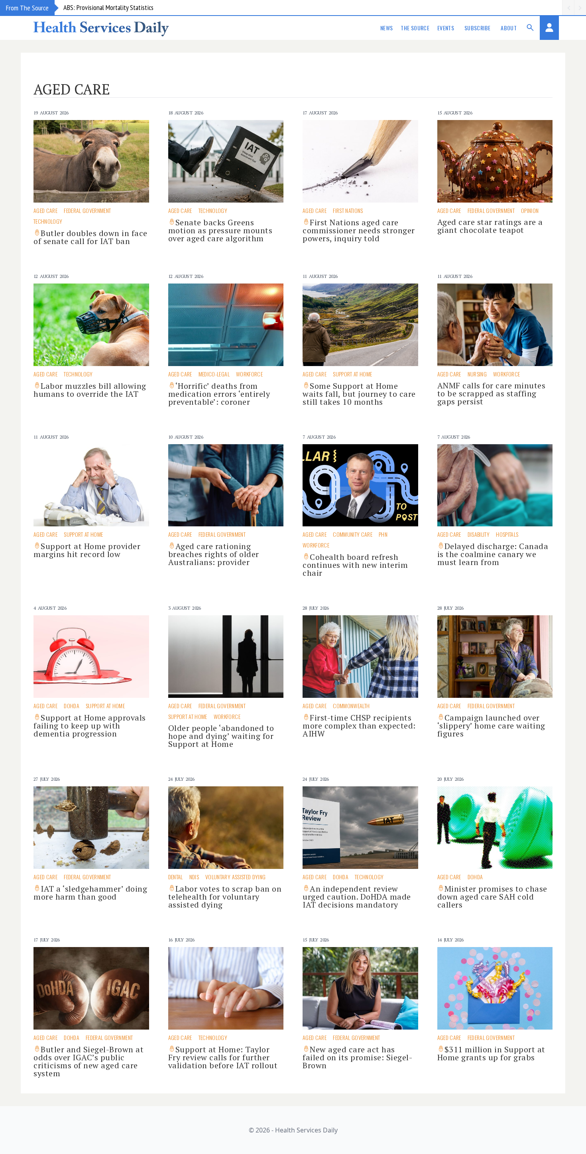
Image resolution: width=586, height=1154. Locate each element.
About (509, 28)
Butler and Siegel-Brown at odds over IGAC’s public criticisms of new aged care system (88, 1061)
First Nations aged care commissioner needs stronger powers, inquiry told (359, 230)
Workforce (249, 374)
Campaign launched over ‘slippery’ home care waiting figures (491, 725)
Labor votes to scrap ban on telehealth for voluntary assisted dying (225, 896)
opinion (530, 210)
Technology (48, 221)
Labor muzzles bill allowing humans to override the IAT (89, 389)
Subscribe (477, 28)
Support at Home (352, 374)
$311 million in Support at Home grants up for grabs (491, 1053)
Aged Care (45, 210)
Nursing (477, 374)
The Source (415, 28)
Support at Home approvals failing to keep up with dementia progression (89, 725)
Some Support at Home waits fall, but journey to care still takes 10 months (359, 393)
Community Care (352, 534)
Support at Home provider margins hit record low (86, 550)
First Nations (348, 210)
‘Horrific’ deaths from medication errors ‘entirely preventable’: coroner (219, 393)
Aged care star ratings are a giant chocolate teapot (490, 226)
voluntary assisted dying (235, 876)
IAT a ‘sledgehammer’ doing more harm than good (90, 892)
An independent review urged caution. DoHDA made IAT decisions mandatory (357, 896)
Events (445, 28)
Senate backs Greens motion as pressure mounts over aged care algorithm (220, 230)
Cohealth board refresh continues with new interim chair (355, 564)
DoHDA (71, 705)
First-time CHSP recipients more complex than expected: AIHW (359, 725)
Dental (175, 876)
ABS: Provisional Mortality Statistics (108, 7)
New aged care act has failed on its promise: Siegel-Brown (357, 1057)
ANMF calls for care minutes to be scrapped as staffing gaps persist (491, 393)
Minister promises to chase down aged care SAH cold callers (492, 896)
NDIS (194, 876)
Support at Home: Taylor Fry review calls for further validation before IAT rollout (223, 1057)
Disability (479, 534)
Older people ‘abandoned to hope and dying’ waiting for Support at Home (221, 736)
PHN (383, 534)
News (386, 28)
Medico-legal (214, 374)
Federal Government (87, 210)
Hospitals (507, 534)
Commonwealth (351, 705)
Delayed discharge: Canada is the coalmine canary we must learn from (493, 554)
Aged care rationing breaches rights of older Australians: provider (213, 554)
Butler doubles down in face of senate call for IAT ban (90, 237)
